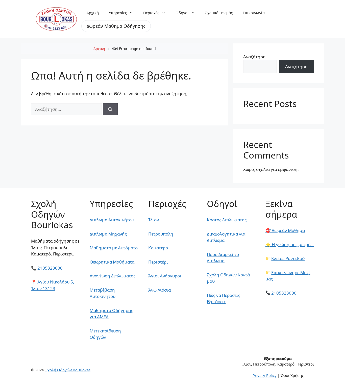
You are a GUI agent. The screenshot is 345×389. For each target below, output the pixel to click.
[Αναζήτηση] (110, 109)
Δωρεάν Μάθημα (285, 230)
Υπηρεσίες (118, 12)
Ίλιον (153, 220)
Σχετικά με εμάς (219, 12)
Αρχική (92, 12)
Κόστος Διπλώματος (227, 220)
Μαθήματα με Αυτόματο (114, 248)
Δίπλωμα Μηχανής (108, 234)
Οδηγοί (182, 12)
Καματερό (158, 248)
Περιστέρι (158, 262)
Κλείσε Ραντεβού (288, 258)
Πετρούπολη (160, 234)
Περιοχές (151, 12)
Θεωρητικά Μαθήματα (112, 262)
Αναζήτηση (254, 57)
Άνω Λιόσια (159, 290)
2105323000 (47, 268)
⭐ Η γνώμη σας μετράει (289, 244)
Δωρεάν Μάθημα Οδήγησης (116, 26)
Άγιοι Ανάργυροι (164, 276)
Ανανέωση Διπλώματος (112, 276)
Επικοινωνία (254, 12)
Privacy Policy (265, 375)
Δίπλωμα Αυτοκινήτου (112, 220)
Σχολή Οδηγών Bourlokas (67, 369)
